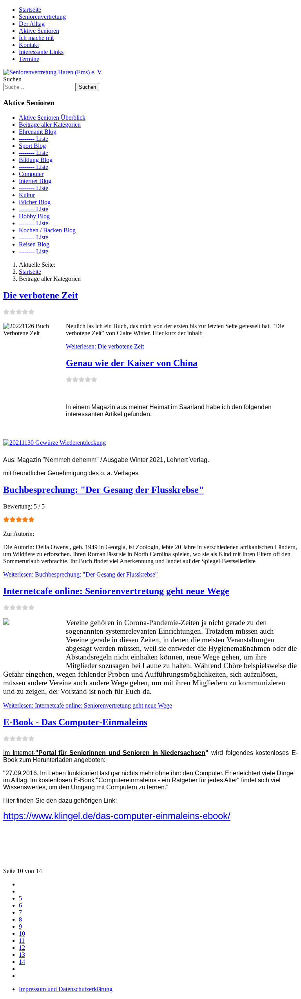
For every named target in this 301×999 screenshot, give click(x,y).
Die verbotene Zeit (40, 295)
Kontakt (29, 44)
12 (22, 947)
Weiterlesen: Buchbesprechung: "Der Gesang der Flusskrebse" (80, 574)
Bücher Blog (35, 202)
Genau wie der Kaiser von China (132, 363)
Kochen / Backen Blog (47, 230)
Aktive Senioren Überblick (52, 117)
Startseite (30, 9)
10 (22, 933)
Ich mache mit (36, 37)
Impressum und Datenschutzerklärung (65, 989)
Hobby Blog (34, 216)
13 (22, 954)
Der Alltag (32, 23)
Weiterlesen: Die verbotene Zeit (105, 346)
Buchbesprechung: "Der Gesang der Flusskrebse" (103, 490)
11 (22, 940)
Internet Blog (35, 181)
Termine (29, 59)
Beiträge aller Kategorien (50, 124)
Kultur (27, 195)
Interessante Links (41, 52)
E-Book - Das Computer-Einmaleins (75, 722)
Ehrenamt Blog (37, 131)
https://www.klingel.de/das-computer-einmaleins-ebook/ (116, 815)
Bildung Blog (36, 159)
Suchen (12, 79)
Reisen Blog (34, 244)
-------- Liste (33, 138)
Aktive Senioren (39, 30)
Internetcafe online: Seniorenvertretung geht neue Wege (116, 591)
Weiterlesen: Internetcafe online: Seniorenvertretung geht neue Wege (87, 705)
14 (22, 961)
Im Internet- (104, 752)
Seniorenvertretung (42, 16)
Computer (31, 174)
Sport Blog (32, 145)
